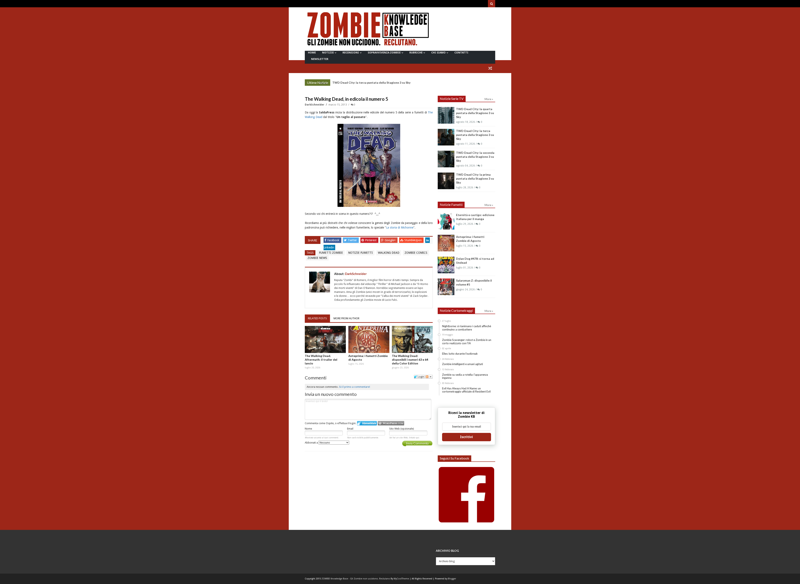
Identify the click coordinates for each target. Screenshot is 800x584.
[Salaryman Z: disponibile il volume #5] (446, 286)
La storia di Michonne (399, 227)
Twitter (353, 240)
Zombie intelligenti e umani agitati (462, 364)
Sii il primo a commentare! (354, 386)
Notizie (328, 52)
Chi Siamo (438, 52)
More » (324, 83)
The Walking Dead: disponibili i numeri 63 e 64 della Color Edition (410, 359)
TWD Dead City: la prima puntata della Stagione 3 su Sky (475, 178)
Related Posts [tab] (317, 318)
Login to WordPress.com (391, 423)
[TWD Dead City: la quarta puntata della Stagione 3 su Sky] (446, 115)
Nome (308, 428)
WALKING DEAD (388, 252)
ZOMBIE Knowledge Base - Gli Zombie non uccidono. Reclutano (355, 578)
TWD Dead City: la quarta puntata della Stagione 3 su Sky (475, 113)
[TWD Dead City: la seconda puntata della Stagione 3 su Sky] (446, 159)
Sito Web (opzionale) (401, 428)
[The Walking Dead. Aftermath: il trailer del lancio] (325, 339)
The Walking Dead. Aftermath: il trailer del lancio (321, 359)
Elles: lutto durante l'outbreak (460, 353)
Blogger (452, 578)
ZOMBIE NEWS (317, 258)
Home (312, 52)
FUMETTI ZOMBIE (331, 252)
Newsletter (319, 59)
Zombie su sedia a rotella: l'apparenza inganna (465, 376)
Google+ (390, 240)
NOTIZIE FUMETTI (360, 252)
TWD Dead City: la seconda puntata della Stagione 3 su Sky (475, 156)
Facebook (333, 240)
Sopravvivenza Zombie (384, 52)
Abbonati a (312, 442)
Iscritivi (466, 437)
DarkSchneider (315, 104)
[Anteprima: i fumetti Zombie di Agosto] (368, 339)
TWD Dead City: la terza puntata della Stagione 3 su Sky (371, 82)
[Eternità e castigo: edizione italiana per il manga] (446, 221)
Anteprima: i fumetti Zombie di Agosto (368, 357)
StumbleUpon (413, 240)
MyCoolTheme (401, 578)
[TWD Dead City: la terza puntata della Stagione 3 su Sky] (446, 137)
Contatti (461, 52)
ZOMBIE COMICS (416, 252)
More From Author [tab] (346, 318)
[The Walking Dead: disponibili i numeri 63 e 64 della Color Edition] (412, 339)
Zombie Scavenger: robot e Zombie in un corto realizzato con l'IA (466, 341)
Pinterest (371, 240)
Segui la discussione (429, 377)
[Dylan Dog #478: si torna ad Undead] (446, 265)
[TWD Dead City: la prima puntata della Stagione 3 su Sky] (446, 181)
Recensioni (350, 52)
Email (350, 428)
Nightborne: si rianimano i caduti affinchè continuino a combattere (466, 327)
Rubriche (415, 52)
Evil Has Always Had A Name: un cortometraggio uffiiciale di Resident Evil (466, 390)
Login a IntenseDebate (367, 423)
